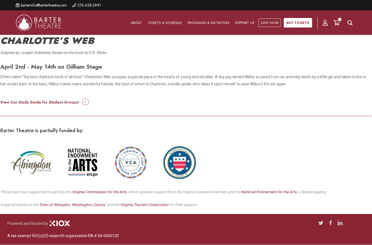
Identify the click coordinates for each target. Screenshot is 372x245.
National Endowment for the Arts (269, 192)
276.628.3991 (89, 5)
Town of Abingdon (54, 204)
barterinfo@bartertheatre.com (44, 5)
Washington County (88, 204)
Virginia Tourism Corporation (144, 204)
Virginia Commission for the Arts (99, 192)
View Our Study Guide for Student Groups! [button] (39, 102)
